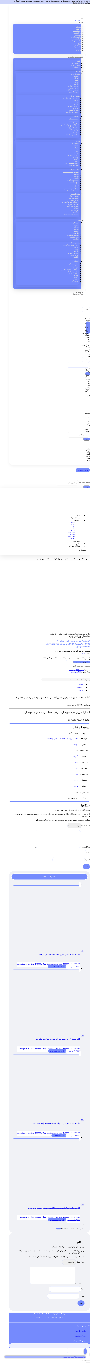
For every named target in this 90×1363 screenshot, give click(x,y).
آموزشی (75, 756)
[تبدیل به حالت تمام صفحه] (87, 1360)
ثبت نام (86, 373)
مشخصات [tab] (80, 687)
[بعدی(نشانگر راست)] (87, 1362)
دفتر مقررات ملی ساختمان (68, 738)
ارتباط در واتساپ (69, 1340)
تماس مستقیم (69, 1336)
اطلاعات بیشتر (59, 1135)
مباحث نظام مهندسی (76, 670)
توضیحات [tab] (80, 684)
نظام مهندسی (76, 672)
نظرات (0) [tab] (80, 690)
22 (77, 774)
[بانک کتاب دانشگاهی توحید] (84, 14)
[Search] (86, 439)
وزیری (75, 786)
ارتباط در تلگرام (69, 1345)
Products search (87, 430)
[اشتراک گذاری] (85, 1360)
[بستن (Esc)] (82, 1360)
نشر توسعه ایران (51, 738)
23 (77, 768)
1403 (76, 762)
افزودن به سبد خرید (82, 662)
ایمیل (87, 859)
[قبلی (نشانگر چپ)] (89, 1362)
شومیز (75, 780)
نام (88, 852)
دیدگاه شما (85, 847)
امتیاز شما (85, 826)
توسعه (84, 653)
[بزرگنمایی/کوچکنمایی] (89, 1360)
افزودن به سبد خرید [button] (57, 966)
